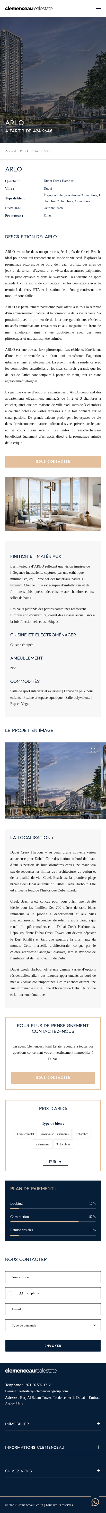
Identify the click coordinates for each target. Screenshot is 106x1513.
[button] (98, 8)
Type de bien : (53, 1124)
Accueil (10, 151)
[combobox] (14, 1293)
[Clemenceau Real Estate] (28, 8)
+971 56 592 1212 (37, 1385)
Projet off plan (30, 151)
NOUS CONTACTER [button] (53, 461)
